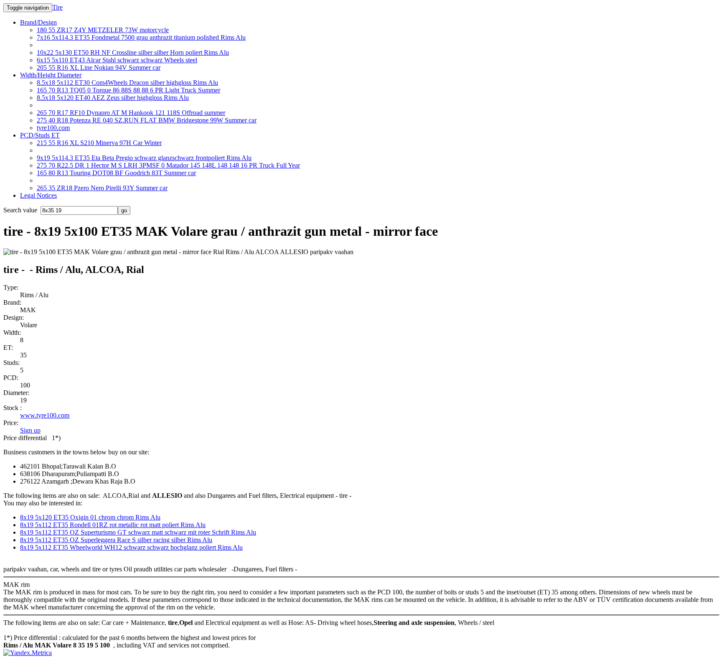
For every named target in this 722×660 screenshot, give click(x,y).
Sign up (30, 430)
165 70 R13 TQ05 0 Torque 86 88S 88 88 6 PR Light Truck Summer (128, 90)
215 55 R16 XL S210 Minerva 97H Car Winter (99, 142)
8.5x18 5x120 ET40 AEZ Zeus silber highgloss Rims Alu (113, 97)
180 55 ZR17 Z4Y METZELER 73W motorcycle (103, 29)
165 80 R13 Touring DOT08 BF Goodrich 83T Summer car (116, 172)
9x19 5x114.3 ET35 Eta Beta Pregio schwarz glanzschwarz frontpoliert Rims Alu (144, 157)
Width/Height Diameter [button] (50, 75)
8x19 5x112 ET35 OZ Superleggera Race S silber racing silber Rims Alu (116, 539)
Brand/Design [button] (38, 22)
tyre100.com (53, 127)
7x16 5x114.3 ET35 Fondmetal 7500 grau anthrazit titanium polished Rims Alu (141, 37)
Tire (57, 7)
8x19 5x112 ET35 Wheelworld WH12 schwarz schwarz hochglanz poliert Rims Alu (131, 547)
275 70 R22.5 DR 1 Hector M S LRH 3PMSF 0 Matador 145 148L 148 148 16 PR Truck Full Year (168, 165)
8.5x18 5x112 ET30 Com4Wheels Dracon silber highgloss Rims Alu (127, 82)
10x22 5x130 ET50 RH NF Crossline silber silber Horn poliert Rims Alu (133, 52)
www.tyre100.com (44, 415)
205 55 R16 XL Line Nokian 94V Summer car (98, 67)
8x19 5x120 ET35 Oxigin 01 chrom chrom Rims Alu (90, 517)
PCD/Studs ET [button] (40, 135)
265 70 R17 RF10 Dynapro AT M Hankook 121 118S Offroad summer (131, 112)
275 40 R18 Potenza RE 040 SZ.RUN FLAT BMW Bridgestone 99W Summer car (147, 120)
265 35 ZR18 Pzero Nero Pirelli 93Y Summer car (102, 187)
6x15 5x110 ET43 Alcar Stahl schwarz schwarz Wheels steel (117, 60)
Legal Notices (38, 195)
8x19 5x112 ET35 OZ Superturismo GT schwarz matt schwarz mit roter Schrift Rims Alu (138, 532)
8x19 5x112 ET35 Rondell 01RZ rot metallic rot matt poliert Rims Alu (113, 524)
